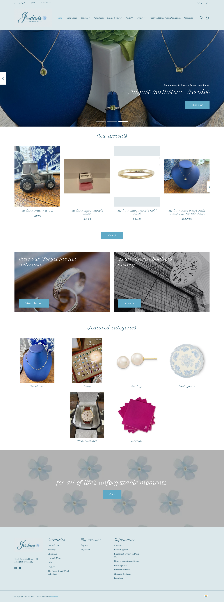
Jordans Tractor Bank (37, 210)
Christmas (99, 17)
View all (112, 235)
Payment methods (122, 569)
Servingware (186, 386)
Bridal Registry (121, 549)
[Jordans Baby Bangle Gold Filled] (137, 176)
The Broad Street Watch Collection (165, 17)
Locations (118, 578)
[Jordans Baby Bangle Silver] (87, 176)
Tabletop (51, 549)
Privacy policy (120, 565)
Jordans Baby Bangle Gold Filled (137, 212)
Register (84, 545)
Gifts (112, 494)
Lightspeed (54, 596)
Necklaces (37, 386)
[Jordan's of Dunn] (33, 17)
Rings (87, 386)
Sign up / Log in (203, 3)
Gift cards (188, 17)
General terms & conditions (126, 561)
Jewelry (51, 566)
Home (59, 17)
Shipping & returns (122, 573)
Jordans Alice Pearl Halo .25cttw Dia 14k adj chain (187, 212)
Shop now (197, 104)
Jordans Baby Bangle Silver (87, 212)
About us (118, 545)
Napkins (137, 441)
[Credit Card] (206, 596)
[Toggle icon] (201, 18)
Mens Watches (87, 441)
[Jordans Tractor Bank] (37, 176)
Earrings (137, 386)
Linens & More (54, 558)
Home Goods (71, 17)
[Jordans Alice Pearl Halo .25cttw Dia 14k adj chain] (187, 176)
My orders (85, 549)
